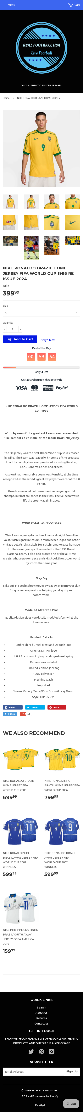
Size (5, 305)
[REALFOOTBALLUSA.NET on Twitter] (31, 1052)
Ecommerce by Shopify (45, 1096)
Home (6, 98)
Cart (77, 4)
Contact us (41, 1023)
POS (24, 1096)
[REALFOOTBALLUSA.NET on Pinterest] (41, 1052)
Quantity (8, 322)
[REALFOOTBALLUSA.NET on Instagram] (52, 1052)
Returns (41, 1018)
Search (41, 1007)
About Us (41, 1012)
